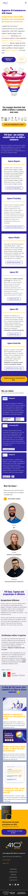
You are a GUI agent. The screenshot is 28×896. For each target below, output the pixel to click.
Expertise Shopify (14, 262)
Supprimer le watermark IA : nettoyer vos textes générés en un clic (14, 716)
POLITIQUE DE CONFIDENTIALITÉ (21, 893)
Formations (13, 872)
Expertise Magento (14, 188)
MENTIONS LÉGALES (12, 893)
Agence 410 (6, 863)
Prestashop (5, 43)
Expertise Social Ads (14, 368)
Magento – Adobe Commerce (12, 41)
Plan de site (13, 880)
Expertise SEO (14, 299)
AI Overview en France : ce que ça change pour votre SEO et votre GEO (14, 790)
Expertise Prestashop (14, 227)
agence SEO (6, 36)
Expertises (13, 869)
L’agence (13, 874)
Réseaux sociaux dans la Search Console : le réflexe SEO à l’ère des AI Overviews (14, 748)
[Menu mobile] (26, 3)
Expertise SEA (14, 334)
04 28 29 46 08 (7, 860)
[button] (9, 59)
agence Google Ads (12, 50)
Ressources (13, 877)
